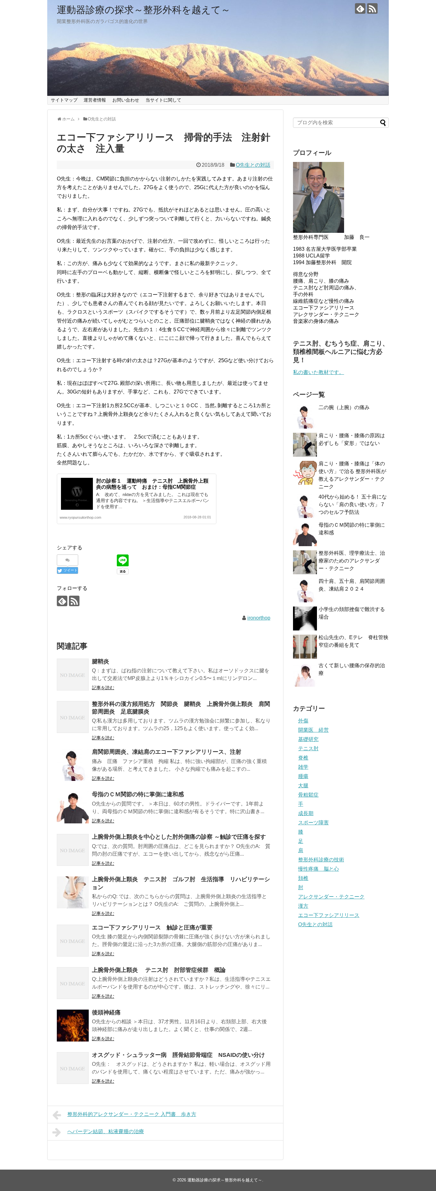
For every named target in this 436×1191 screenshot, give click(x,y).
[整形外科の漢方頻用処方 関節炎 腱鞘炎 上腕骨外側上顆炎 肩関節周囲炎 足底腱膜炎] (73, 717)
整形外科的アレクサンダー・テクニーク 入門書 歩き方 (131, 1114)
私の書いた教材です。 (318, 372)
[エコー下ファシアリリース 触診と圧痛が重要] (73, 941)
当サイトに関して (163, 100)
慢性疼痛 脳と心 (318, 869)
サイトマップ (64, 100)
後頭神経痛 (106, 1012)
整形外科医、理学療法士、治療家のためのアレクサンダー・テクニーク (352, 560)
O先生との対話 (253, 165)
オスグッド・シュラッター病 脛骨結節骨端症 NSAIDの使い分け (178, 1055)
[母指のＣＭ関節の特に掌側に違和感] (73, 807)
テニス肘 (308, 748)
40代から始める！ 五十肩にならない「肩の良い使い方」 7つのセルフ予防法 (353, 504)
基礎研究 (308, 739)
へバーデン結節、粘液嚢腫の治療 (105, 1131)
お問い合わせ (125, 100)
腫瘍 (303, 776)
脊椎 (303, 757)
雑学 (303, 767)
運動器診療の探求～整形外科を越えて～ (143, 9)
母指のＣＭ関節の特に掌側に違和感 (141, 794)
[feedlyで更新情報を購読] (360, 8)
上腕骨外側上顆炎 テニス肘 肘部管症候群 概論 (159, 970)
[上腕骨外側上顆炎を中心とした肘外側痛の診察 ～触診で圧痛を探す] (73, 850)
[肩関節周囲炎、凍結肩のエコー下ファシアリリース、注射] (73, 765)
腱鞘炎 (100, 661)
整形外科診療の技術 (321, 859)
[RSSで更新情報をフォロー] (372, 8)
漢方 (303, 906)
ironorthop (258, 618)
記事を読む (103, 687)
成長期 (305, 813)
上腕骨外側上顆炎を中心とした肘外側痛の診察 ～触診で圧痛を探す (179, 837)
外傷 (303, 720)
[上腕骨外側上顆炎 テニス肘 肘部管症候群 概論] (73, 983)
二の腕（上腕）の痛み (344, 407)
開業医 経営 (313, 730)
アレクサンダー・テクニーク (331, 896)
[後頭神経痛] (73, 1026)
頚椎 (303, 878)
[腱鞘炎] (73, 675)
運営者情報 (95, 100)
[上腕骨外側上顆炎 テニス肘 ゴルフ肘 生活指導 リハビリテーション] (73, 892)
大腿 (303, 785)
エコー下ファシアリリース (328, 915)
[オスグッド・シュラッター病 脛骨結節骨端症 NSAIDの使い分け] (73, 1068)
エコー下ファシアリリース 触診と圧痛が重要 (155, 927)
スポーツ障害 (313, 822)
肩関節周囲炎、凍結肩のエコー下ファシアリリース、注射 (166, 752)
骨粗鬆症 (308, 795)
